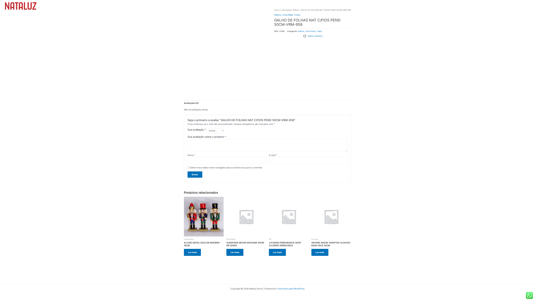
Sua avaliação (197, 129)
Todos (297, 15)
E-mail (273, 155)
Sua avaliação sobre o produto (207, 136)
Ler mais (192, 252)
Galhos (277, 15)
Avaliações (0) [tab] (191, 103)
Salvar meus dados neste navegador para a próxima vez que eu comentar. (226, 167)
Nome (191, 155)
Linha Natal (287, 15)
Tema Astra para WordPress (291, 288)
